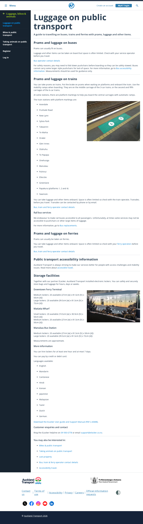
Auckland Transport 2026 (36, 515)
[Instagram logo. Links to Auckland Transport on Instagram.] (38, 503)
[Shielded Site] (118, 493)
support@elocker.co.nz (91, 432)
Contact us (26, 492)
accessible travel (65, 267)
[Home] (71, 6)
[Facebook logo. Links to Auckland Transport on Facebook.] (31, 503)
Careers (79, 492)
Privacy (69, 492)
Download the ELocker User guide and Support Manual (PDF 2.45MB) (66, 422)
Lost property (45, 456)
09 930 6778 (66, 432)
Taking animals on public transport (55, 451)
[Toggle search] (138, 5)
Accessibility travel (48, 468)
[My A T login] (123, 5)
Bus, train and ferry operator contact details (54, 207)
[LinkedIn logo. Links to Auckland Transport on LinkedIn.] (52, 503)
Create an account (105, 5)
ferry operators (124, 244)
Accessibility (56, 492)
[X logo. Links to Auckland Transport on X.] (25, 503)
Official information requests (97, 492)
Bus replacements (68, 225)
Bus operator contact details (47, 60)
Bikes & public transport (50, 445)
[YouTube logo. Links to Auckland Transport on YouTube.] (45, 503)
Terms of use (39, 492)
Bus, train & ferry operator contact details (58, 462)
